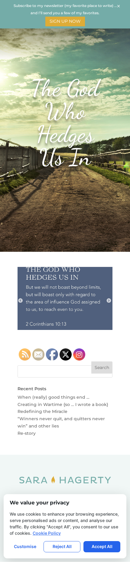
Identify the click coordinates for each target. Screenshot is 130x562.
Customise (25, 546)
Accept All (102, 546)
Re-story (27, 433)
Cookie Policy (47, 533)
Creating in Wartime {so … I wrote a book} (63, 404)
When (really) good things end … (53, 397)
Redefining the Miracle (42, 411)
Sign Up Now (65, 21)
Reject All (62, 546)
